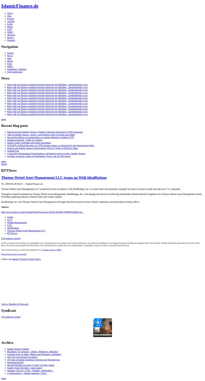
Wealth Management (17, 222)
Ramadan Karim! (15, 362)
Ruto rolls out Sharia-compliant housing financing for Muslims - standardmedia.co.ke (47, 84)
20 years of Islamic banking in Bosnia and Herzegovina (33, 360)
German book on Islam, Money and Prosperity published (34, 354)
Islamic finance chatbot (18, 349)
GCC (9, 220)
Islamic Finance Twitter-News (26, 259)
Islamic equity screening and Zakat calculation (29, 143)
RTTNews (12, 233)
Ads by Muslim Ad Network (14, 304)
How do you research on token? (22, 357)
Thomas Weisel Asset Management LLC (26, 230)
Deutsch (11, 40)
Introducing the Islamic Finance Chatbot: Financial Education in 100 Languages (45, 132)
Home (4, 164)
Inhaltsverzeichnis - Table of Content (24, 140)
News (10, 13)
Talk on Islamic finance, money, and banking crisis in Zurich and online (41, 134)
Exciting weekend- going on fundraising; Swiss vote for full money (39, 156)
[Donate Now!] (102, 336)
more (3, 119)
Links (10, 24)
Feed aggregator (15, 72)
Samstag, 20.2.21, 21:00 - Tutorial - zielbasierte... (30, 370)
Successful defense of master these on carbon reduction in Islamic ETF (40, 137)
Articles (11, 21)
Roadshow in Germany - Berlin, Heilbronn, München (32, 351)
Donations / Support (16, 69)
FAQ (9, 29)
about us (11, 35)
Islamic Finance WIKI (52, 250)
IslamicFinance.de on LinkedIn (13, 254)
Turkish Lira (13, 151)
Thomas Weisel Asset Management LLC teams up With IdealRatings (54, 177)
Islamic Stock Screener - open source (24, 368)
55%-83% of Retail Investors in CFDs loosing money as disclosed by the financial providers (50, 145)
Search (10, 37)
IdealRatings (13, 228)
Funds (10, 217)
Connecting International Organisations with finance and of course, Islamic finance (46, 153)
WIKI (10, 32)
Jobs (9, 16)
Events (10, 18)
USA (9, 225)
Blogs (10, 26)
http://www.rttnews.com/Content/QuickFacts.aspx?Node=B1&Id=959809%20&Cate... (42, 212)
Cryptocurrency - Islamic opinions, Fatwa (27, 373)
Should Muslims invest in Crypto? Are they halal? (30, 365)
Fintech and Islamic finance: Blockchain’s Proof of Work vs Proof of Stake (42, 148)
